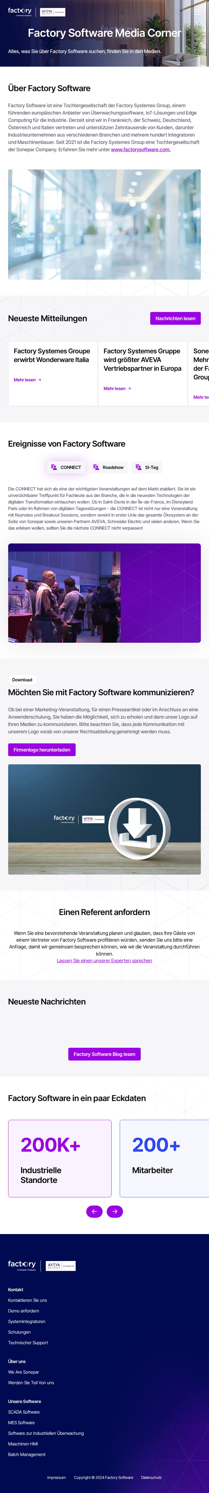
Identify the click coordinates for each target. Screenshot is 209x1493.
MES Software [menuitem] (21, 1422)
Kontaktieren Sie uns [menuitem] (27, 1300)
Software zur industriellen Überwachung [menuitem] (46, 1433)
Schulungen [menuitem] (19, 1332)
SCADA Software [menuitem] (24, 1412)
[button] (197, 12)
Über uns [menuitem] (17, 1361)
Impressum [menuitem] (56, 1477)
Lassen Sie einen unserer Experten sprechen (104, 960)
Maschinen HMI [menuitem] (23, 1443)
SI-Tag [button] (151, 467)
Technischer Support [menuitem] (28, 1342)
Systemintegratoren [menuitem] (26, 1321)
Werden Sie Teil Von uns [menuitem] (31, 1382)
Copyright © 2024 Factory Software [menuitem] (103, 1477)
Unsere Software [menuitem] (24, 1401)
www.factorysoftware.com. (141, 149)
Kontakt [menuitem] (15, 1289)
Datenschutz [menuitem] (151, 1477)
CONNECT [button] (71, 467)
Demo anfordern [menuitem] (23, 1310)
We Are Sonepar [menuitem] (23, 1372)
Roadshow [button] (113, 467)
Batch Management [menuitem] (26, 1454)
